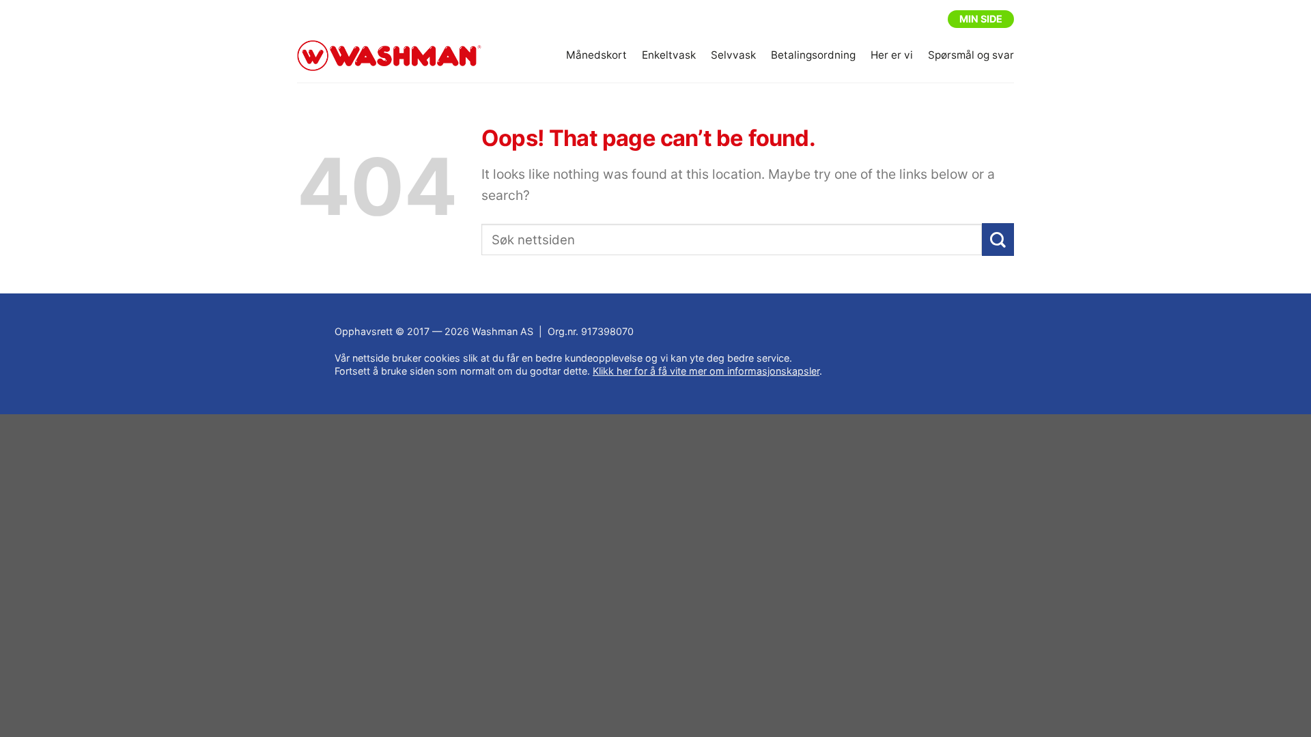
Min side (980, 19)
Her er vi (892, 54)
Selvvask (733, 54)
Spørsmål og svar (971, 54)
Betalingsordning (813, 54)
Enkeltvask (669, 54)
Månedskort (596, 54)
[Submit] (998, 240)
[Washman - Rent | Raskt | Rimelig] (389, 56)
